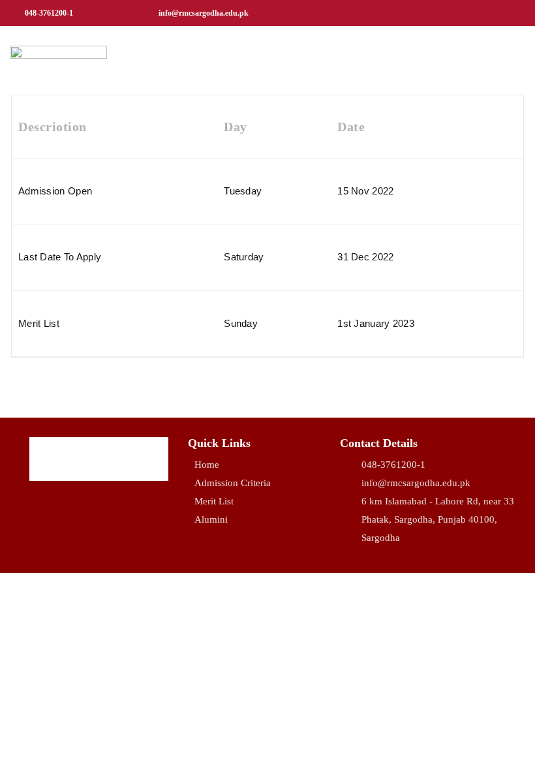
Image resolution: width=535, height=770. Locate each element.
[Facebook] (432, 13)
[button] (512, 60)
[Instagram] (461, 13)
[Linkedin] (491, 13)
